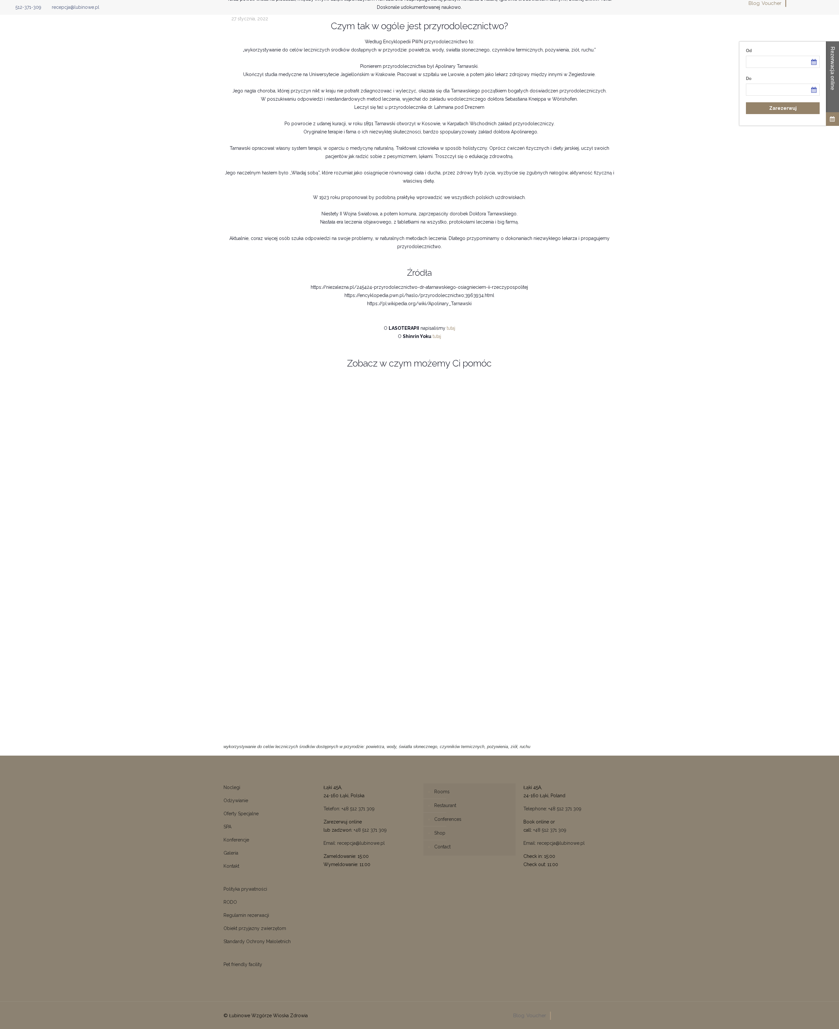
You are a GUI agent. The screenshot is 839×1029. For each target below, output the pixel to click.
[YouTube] (809, 3)
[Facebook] (791, 3)
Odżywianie (236, 800)
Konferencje (236, 839)
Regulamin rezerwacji (246, 915)
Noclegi (232, 787)
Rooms (442, 791)
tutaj (451, 328)
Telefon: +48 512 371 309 (349, 808)
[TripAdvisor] (827, 3)
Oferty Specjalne (241, 813)
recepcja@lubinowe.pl (75, 7)
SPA (227, 826)
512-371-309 (28, 7)
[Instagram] (818, 3)
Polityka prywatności (245, 889)
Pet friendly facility (243, 964)
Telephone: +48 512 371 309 (552, 808)
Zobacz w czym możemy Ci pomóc (419, 363)
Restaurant (445, 805)
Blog (754, 3)
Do (748, 78)
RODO (230, 902)
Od (749, 50)
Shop (439, 833)
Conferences (447, 819)
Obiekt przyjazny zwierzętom (255, 928)
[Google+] (800, 3)
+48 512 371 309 (370, 830)
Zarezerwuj (783, 108)
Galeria (231, 853)
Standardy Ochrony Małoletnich (257, 941)
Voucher (771, 3)
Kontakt (231, 866)
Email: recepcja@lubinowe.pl (354, 843)
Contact (442, 846)
